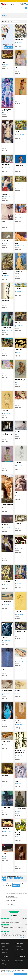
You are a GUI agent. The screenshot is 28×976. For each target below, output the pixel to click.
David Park (18, 352)
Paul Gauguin (5, 64)
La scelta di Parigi (6, 581)
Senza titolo (17, 431)
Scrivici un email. (16, 885)
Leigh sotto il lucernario (7, 504)
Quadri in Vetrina (4, 959)
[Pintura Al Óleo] (23, 961)
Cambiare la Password (19, 949)
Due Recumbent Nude (7, 240)
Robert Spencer (6, 778)
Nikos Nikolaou (6, 604)
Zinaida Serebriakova (20, 661)
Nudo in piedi (18, 462)
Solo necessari (7, 974)
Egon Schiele (18, 99)
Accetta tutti (20, 974)
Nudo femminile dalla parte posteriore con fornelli (20, 752)
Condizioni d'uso (4, 964)
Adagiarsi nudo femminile (18, 524)
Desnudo (17, 401)
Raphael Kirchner (6, 413)
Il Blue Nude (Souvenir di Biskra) (20, 632)
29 (17, 878)
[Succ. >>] (4, 880)
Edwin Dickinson (6, 640)
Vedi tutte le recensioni (22, 937)
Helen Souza (5, 637)
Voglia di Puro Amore (7, 348)
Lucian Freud (5, 507)
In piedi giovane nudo (7, 669)
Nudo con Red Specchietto (5, 193)
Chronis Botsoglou (6, 466)
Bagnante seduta (19, 67)
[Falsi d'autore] (15, 961)
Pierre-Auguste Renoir (20, 70)
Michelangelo (5, 224)
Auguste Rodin (19, 434)
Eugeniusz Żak (6, 275)
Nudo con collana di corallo (19, 243)
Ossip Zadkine (19, 42)
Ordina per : (4, 21)
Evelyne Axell (5, 856)
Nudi (3, 370)
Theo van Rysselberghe (7, 112)
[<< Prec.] (4, 878)
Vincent (17, 861)
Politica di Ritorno (4, 952)
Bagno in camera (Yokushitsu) (19, 721)
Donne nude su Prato (7, 327)
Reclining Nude (18, 349)
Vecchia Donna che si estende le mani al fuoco (20, 380)
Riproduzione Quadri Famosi (6, 961)
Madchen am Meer (19, 165)
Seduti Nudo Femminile (7, 553)
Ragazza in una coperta (20, 808)
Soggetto (5, 11)
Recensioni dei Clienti (5, 960)
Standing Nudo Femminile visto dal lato (7, 301)
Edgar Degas (18, 783)
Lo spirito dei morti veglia (6, 61)
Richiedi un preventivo (8, 47)
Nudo (3, 144)
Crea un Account (18, 950)
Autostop (4, 853)
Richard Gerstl (6, 556)
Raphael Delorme (6, 167)
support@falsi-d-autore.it (19, 960)
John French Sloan (6, 196)
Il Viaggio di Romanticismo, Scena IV (7, 434)
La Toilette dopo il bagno (19, 780)
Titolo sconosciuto (6, 164)
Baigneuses (17, 322)
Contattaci (3, 946)
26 (9, 878)
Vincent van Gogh (6, 303)
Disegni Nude (5, 410)
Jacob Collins (18, 864)
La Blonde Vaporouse (7, 690)
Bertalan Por (5, 351)
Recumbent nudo (6, 828)
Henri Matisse (5, 147)
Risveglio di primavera (20, 183)
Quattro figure (18, 214)
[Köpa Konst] (21, 961)
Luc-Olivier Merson (20, 186)
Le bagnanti (18, 288)
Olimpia (4, 720)
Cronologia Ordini (18, 946)
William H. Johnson (20, 548)
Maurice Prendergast (20, 134)
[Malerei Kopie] (17, 961)
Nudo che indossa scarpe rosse (6, 808)
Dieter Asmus (18, 168)
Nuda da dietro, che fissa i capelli (6, 110)
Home (2, 11)
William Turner (6, 243)
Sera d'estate (5, 524)
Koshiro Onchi (19, 724)
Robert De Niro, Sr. (20, 217)
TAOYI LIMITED (18, 959)
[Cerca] (26, 8)
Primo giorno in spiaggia (18, 272)
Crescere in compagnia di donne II (20, 833)
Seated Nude (5, 775)
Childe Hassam (19, 291)
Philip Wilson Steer (6, 527)
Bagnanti (17, 131)
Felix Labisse (5, 723)
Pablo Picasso (5, 373)
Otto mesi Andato (6, 741)
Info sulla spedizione (5, 950)
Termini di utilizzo (10, 971)
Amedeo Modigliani (20, 245)
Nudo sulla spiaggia (6, 601)
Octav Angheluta (19, 275)
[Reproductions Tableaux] (18, 961)
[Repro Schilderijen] (20, 961)
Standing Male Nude (19, 96)
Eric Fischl (5, 438)
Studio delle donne (19, 39)
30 (20, 878)
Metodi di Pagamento (5, 949)
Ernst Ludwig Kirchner (7, 330)
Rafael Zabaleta (19, 527)
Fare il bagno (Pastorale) (5, 272)
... (7, 878)
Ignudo (3, 221)
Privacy (2, 963)
